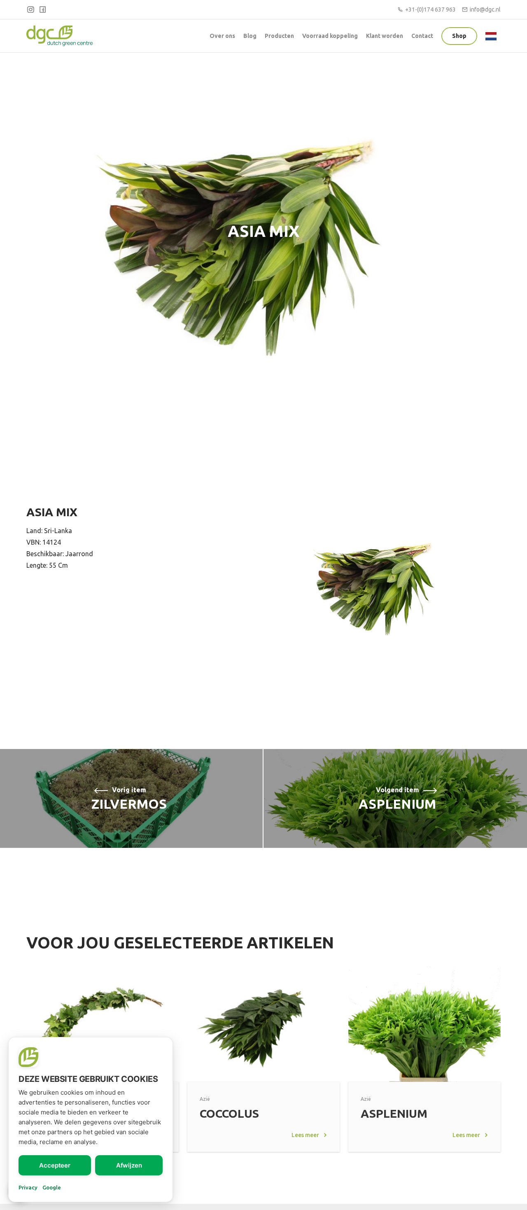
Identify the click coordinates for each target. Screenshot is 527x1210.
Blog (250, 36)
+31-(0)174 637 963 (430, 9)
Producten (279, 36)
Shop (459, 36)
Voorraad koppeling (330, 36)
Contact (422, 36)
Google (51, 1187)
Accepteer (54, 1165)
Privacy (28, 1187)
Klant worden (384, 36)
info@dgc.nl (485, 9)
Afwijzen (129, 1165)
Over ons (222, 36)
